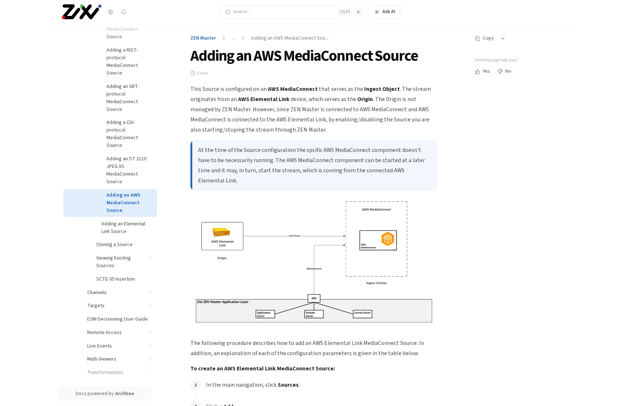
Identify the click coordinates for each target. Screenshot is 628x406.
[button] (150, 258)
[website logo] (81, 12)
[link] (129, 25)
